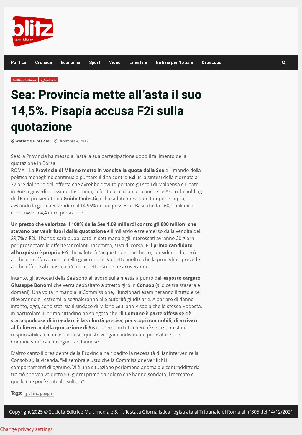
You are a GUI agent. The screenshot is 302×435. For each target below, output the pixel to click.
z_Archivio (48, 80)
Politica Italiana (24, 80)
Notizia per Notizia (174, 62)
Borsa (22, 191)
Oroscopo (211, 62)
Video (115, 62)
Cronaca (43, 62)
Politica (18, 62)
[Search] (284, 62)
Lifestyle (138, 62)
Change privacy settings (26, 429)
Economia (70, 62)
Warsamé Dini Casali (33, 140)
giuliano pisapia (38, 393)
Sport (94, 62)
